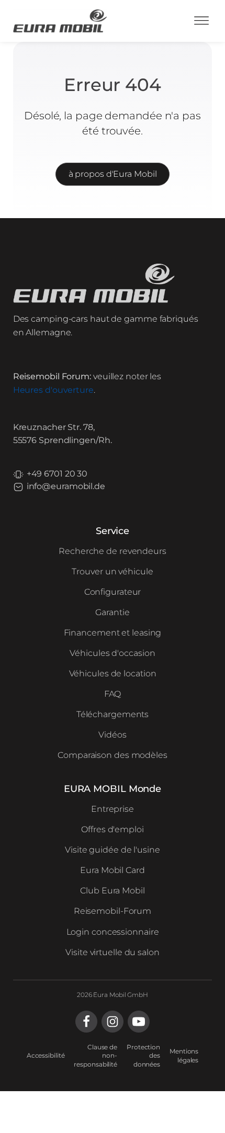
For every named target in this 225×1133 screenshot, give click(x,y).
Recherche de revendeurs (112, 551)
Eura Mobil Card (112, 870)
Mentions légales (184, 1055)
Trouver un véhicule (112, 571)
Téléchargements (112, 714)
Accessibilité (46, 1055)
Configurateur (112, 592)
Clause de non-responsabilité (95, 1056)
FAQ (112, 694)
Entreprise (112, 809)
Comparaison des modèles (112, 755)
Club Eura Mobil (112, 891)
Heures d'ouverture (53, 389)
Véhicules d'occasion (112, 653)
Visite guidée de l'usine (112, 850)
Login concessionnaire (112, 932)
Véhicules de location (112, 673)
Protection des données (143, 1056)
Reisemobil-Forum (112, 911)
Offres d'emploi (112, 829)
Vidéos (112, 735)
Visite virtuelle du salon (112, 952)
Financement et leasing (113, 633)
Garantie (112, 612)
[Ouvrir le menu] (201, 21)
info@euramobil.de (66, 486)
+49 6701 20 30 (57, 474)
